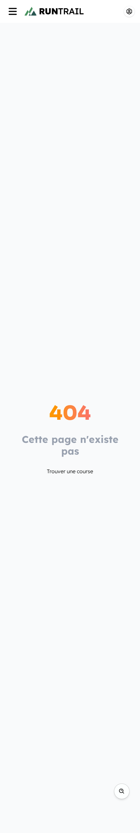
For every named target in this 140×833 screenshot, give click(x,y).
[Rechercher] (122, 791)
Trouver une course (70, 471)
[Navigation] (12, 11)
